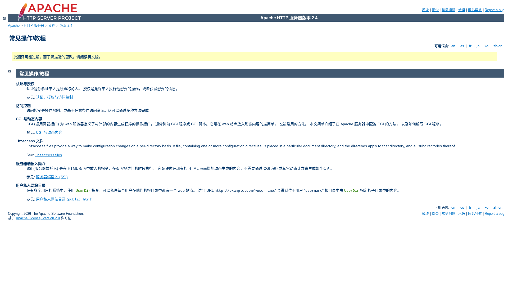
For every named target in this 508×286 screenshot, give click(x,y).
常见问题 (448, 10)
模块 (425, 10)
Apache (14, 26)
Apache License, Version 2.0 (38, 218)
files (48, 155)
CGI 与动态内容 (49, 132)
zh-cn (498, 46)
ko (486, 46)
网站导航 (475, 10)
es (462, 46)
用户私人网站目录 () (64, 199)
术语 (461, 10)
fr (470, 46)
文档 (51, 26)
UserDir (83, 191)
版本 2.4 (66, 26)
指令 (435, 10)
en (453, 46)
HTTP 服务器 (34, 26)
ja (477, 46)
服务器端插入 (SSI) (52, 177)
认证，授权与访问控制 (54, 97)
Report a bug (494, 10)
